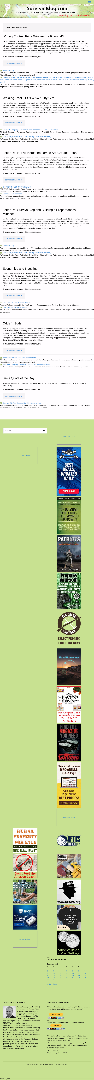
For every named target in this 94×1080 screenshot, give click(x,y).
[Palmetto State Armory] (69, 471)
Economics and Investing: (20, 268)
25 (60, 977)
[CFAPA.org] (69, 892)
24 (54, 977)
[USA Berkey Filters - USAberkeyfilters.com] (25, 892)
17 (54, 975)
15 (85, 973)
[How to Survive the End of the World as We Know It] (69, 515)
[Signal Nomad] (69, 666)
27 (73, 977)
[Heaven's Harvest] (69, 704)
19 (67, 975)
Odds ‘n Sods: (12, 323)
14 (79, 973)
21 (79, 975)
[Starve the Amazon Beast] (25, 866)
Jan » (55, 984)
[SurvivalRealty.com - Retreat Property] (25, 840)
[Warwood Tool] (69, 866)
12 (67, 973)
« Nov (49, 984)
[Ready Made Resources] (69, 591)
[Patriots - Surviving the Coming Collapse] (69, 553)
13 (73, 973)
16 (48, 975)
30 (48, 980)
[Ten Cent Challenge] (69, 943)
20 (73, 975)
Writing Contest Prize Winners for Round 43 (33, 36)
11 (60, 973)
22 (85, 975)
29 (85, 977)
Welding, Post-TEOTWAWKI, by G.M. (29, 98)
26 (67, 977)
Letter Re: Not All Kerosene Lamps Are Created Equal (40, 152)
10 (54, 973)
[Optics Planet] (69, 840)
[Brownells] (69, 785)
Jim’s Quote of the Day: (19, 378)
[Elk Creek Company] (69, 629)
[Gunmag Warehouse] (69, 742)
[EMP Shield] (25, 917)
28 (79, 977)
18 (60, 975)
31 (54, 980)
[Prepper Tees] (69, 917)
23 (48, 977)
